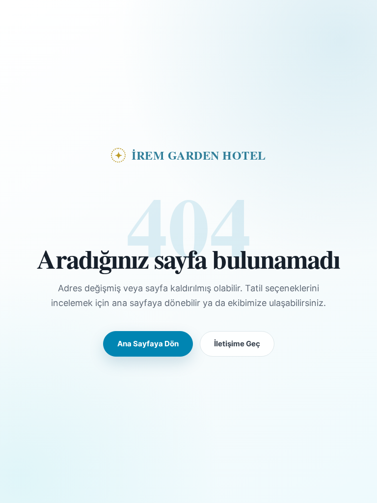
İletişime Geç (237, 343)
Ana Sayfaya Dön (148, 343)
